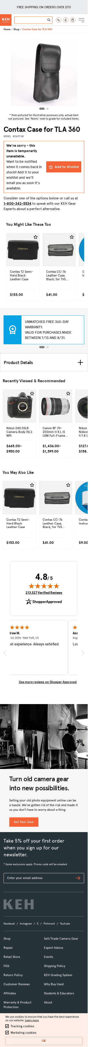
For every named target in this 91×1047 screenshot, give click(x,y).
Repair (8, 948)
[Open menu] (81, 20)
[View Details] (23, 259)
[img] (43, 586)
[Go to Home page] (5, 20)
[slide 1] (42, 347)
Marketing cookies (23, 1033)
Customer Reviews (17, 984)
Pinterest (49, 923)
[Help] (58, 20)
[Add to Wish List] (35, 237)
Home (7, 29)
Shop (16, 29)
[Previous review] (5, 653)
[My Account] (65, 20)
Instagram (26, 923)
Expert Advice (53, 948)
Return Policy (13, 975)
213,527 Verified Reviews (44, 593)
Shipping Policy (54, 966)
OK (44, 1041)
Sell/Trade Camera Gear (61, 939)
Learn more (32, 1020)
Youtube (65, 923)
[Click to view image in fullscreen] (44, 72)
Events (48, 957)
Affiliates (10, 993)
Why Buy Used (54, 984)
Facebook (9, 923)
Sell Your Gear (24, 822)
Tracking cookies (22, 1026)
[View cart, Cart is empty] (72, 20)
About (48, 1002)
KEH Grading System (58, 975)
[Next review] (83, 653)
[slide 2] (47, 347)
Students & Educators (59, 993)
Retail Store (12, 957)
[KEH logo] (19, 904)
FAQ (6, 966)
